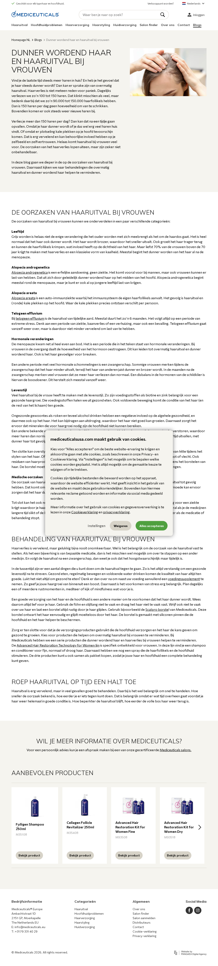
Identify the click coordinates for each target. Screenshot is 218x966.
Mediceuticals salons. (175, 750)
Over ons (167, 25)
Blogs (197, 25)
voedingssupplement (184, 579)
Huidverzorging (124, 25)
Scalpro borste (156, 609)
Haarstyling (101, 25)
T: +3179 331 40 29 (24, 931)
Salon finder (149, 25)
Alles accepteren (151, 525)
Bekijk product (29, 855)
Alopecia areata (23, 298)
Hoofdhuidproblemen (46, 25)
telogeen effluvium (30, 318)
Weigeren (121, 525)
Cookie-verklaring (144, 931)
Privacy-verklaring (144, 936)
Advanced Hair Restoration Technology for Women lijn (58, 645)
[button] (199, 827)
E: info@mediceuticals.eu (28, 927)
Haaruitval (19, 25)
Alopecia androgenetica (29, 272)
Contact (184, 25)
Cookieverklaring (84, 512)
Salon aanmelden (144, 918)
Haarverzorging (77, 25)
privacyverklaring (116, 512)
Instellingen (96, 526)
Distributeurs (142, 922)
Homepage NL (20, 40)
